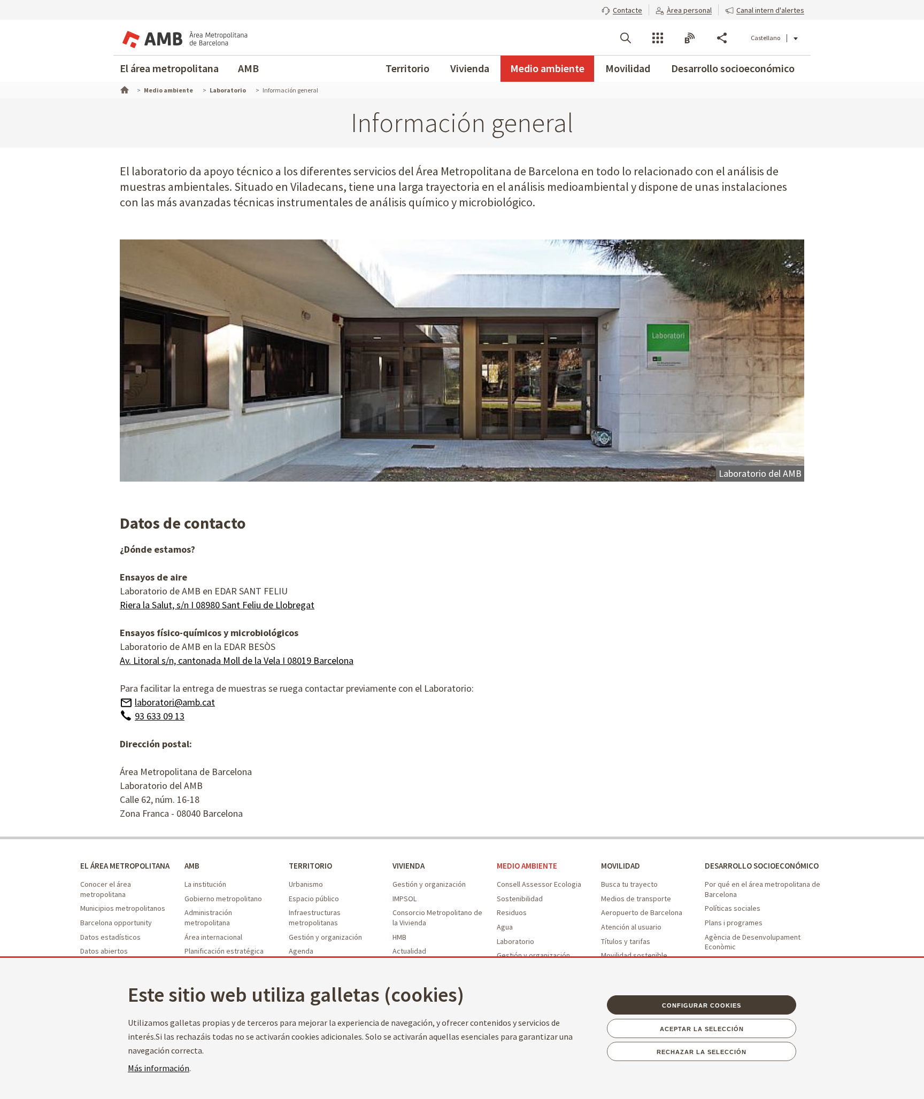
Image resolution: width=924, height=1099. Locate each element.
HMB (399, 937)
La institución (205, 884)
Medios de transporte (636, 898)
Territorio (407, 68)
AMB (248, 68)
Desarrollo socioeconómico (733, 68)
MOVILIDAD (620, 866)
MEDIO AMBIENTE (527, 866)
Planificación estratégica (224, 951)
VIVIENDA (408, 866)
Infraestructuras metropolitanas (315, 917)
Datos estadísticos (110, 937)
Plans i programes (734, 922)
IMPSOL (404, 898)
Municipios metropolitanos (122, 908)
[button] (622, 9)
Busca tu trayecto (629, 884)
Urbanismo (306, 884)
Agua (505, 927)
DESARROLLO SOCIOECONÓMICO (762, 866)
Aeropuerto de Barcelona (641, 912)
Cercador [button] (626, 38)
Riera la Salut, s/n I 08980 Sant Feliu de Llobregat (217, 605)
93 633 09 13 (159, 716)
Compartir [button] (722, 38)
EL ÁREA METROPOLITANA (125, 866)
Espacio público (314, 898)
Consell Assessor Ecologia (539, 884)
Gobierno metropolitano (223, 898)
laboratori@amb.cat (175, 702)
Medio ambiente (547, 68)
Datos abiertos (104, 951)
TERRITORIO (310, 866)
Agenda (301, 951)
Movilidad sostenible (634, 955)
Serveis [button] (658, 38)
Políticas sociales (732, 908)
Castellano (765, 38)
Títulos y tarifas (625, 941)
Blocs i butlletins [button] (690, 38)
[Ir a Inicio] (123, 88)
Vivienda (469, 68)
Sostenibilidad (520, 898)
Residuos (512, 912)
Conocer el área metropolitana (105, 889)
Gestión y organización (325, 937)
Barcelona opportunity (116, 922)
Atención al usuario (631, 927)
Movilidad (627, 68)
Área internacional (213, 937)
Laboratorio (515, 941)
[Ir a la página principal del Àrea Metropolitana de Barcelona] (184, 37)
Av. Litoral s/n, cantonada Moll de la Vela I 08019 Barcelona (236, 660)
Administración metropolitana (208, 917)
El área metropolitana (169, 68)
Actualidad (409, 951)
